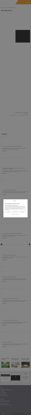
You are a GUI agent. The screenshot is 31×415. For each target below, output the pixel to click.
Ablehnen (8, 211)
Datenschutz (13, 214)
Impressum (17, 214)
